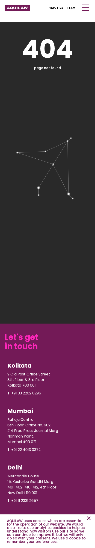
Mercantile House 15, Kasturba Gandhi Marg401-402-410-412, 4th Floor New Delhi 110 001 (31, 484)
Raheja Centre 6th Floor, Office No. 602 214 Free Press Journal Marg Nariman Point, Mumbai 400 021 (32, 430)
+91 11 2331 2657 (24, 500)
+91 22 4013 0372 (26, 449)
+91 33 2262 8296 (26, 393)
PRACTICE (55, 8)
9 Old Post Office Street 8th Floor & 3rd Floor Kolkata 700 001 (28, 380)
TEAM (71, 8)
